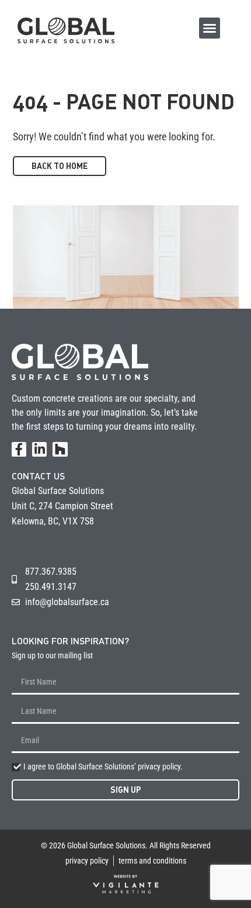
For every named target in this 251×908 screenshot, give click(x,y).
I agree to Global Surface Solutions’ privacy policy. (103, 766)
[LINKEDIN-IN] (39, 449)
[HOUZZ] (60, 449)
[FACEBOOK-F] (19, 449)
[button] (209, 28)
